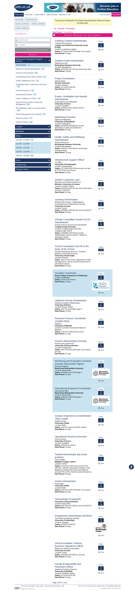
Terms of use (82, 586)
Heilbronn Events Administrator (70, 300)
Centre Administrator (65, 481)
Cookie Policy (101, 586)
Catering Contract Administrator (71, 40)
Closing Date (68, 32)
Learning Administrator (66, 199)
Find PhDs (29, 14)
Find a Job (19, 14)
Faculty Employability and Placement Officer (68, 565)
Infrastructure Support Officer (69, 159)
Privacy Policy (91, 586)
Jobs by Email (52, 14)
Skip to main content (8, 2)
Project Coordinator (65, 78)
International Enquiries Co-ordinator (73, 388)
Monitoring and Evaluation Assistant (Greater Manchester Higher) (73, 362)
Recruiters (116, 14)
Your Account (105, 14)
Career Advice (39, 14)
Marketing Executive (65, 117)
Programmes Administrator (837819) (73, 515)
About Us (24, 589)
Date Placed (57, 32)
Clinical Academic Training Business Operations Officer (69, 544)
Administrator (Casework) (68, 499)
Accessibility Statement (113, 586)
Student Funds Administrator (69, 60)
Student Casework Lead (67, 179)
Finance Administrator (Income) (71, 341)
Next (65, 583)
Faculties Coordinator (66, 273)
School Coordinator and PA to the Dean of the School (72, 247)
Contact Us (31, 589)
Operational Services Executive (71, 436)
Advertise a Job (64, 14)
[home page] (23, 8)
